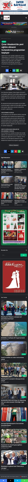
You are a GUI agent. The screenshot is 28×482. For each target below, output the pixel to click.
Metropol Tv (24, 476)
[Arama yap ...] (26, 18)
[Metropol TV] (7, 18)
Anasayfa (4, 38)
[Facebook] (7, 70)
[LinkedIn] (14, 70)
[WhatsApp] (17, 70)
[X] (10, 70)
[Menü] (2, 18)
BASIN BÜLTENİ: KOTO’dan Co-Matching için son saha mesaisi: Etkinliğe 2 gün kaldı (13, 402)
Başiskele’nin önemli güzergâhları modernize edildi (20, 202)
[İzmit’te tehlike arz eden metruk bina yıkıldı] (7, 179)
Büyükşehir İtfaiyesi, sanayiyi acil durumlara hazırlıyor (7, 171)
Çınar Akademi (14, 145)
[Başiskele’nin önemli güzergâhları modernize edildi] (21, 195)
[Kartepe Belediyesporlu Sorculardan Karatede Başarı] (7, 195)
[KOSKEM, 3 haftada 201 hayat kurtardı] (21, 164)
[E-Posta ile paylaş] (20, 70)
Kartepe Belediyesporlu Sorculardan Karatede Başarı (7, 202)
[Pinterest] (15, 151)
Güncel (9, 38)
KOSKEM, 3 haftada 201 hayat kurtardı (13, 338)
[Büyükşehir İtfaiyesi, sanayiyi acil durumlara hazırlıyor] (7, 164)
